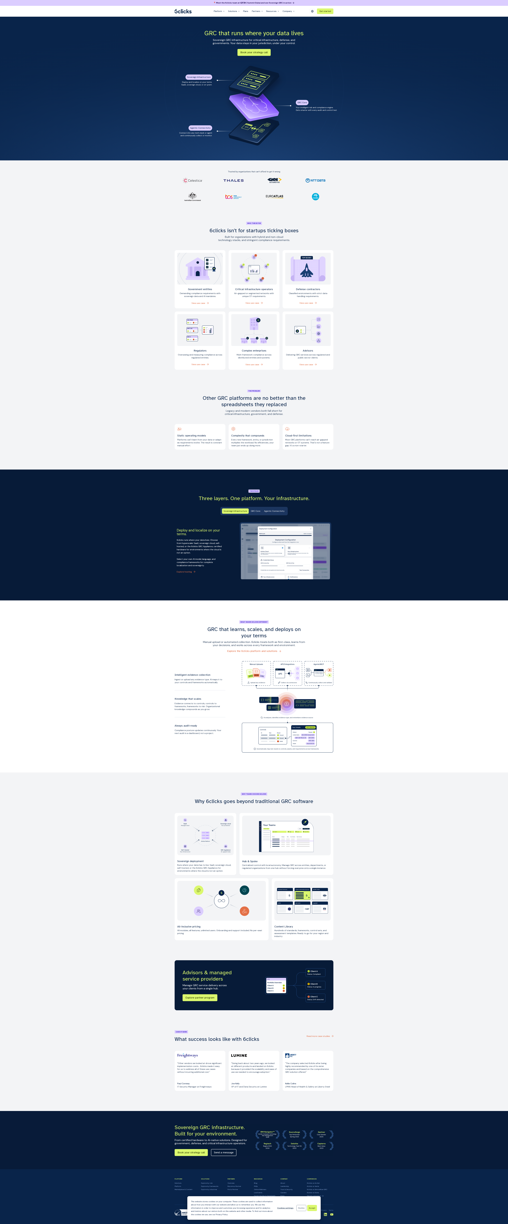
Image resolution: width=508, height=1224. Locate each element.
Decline (301, 1208)
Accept (312, 1208)
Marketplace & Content (183, 1189)
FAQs (256, 1186)
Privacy (324, 1210)
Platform (178, 1186)
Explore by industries (209, 1189)
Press (282, 1196)
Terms (331, 1210)
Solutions (178, 1183)
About (282, 1183)
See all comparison (314, 1196)
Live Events (258, 1193)
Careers (283, 1193)
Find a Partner (233, 1189)
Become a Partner (234, 1186)
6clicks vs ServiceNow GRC (317, 1189)
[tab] (235, 511)
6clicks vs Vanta (313, 1186)
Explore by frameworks (209, 1186)
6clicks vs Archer (313, 1183)
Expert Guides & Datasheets (264, 1196)
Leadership (284, 1186)
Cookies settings (285, 1208)
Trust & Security (286, 1189)
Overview (231, 1183)
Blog (255, 1183)
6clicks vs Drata (313, 1193)
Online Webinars (260, 1189)
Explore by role (206, 1183)
